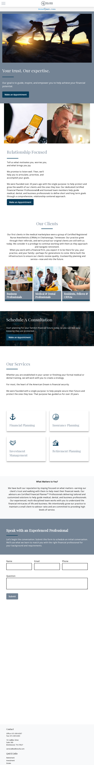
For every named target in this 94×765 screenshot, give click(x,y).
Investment (10, 760)
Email (37, 561)
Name (9, 561)
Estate (8, 763)
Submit (12, 596)
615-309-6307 (17, 733)
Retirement (10, 758)
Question (10, 576)
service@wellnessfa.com (15, 749)
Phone (65, 561)
